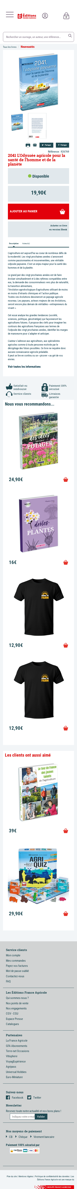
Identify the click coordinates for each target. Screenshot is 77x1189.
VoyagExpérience (16, 1061)
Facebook (17, 1097)
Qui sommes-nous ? (17, 998)
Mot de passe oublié (17, 971)
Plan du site (12, 1176)
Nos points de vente (17, 1003)
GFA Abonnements (16, 1046)
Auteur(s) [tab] (26, 243)
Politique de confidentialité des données (52, 1176)
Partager (47, 145)
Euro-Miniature (14, 1077)
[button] (70, 36)
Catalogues (12, 1024)
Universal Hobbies (16, 1072)
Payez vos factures (17, 966)
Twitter (37, 1097)
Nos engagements (16, 1008)
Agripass (11, 1066)
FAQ (8, 981)
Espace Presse (14, 1019)
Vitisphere (11, 1056)
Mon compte (13, 955)
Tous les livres (9, 47)
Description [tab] (14, 243)
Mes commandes (16, 960)
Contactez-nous (15, 976)
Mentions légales (26, 1176)
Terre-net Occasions (17, 1051)
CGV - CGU (12, 1013)
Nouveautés (28, 47)
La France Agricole (16, 1040)
